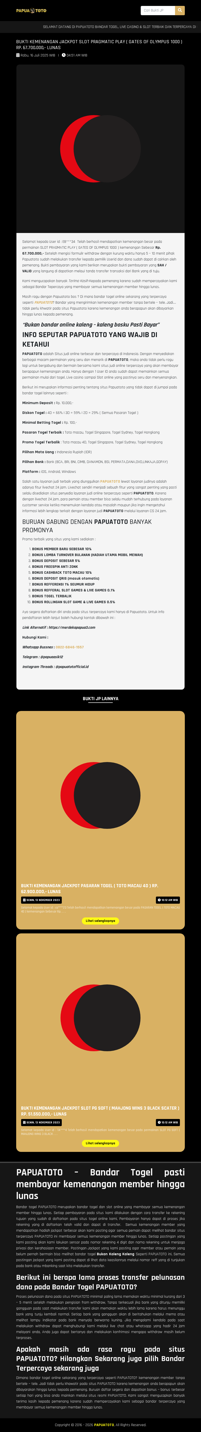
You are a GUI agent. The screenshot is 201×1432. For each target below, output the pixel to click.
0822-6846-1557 (70, 647)
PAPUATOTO (104, 1425)
